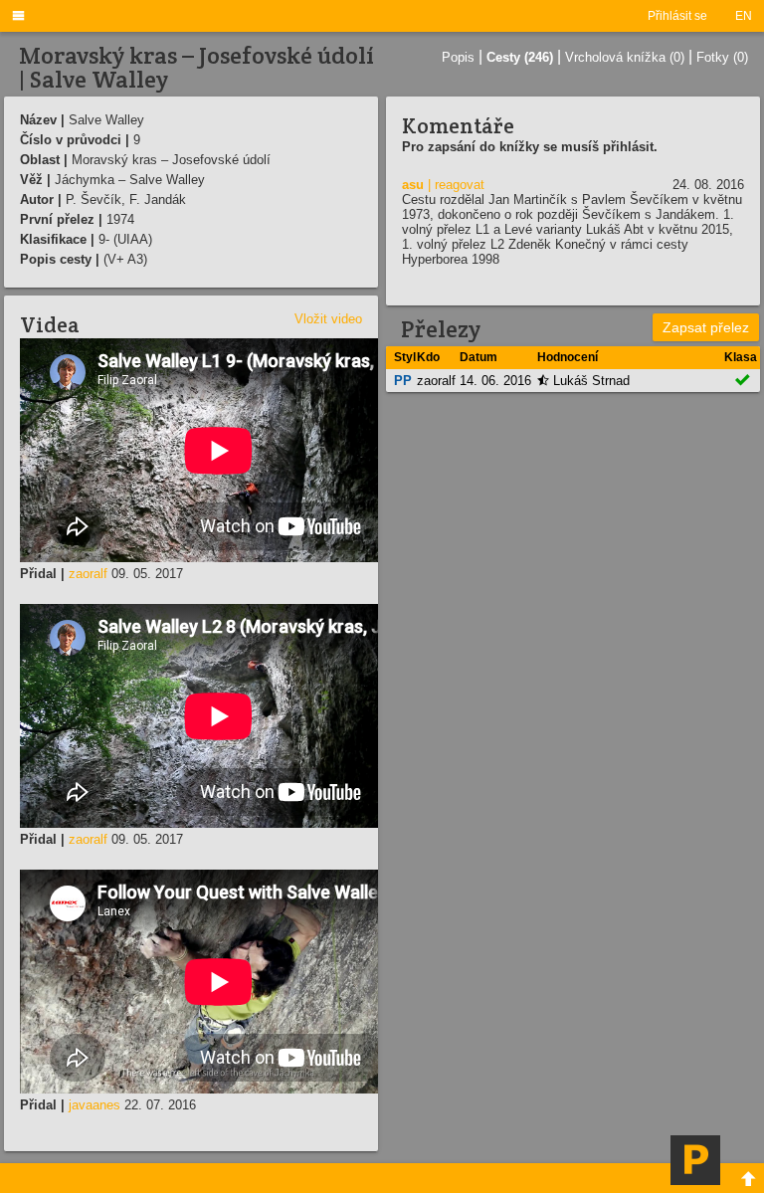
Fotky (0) (722, 57)
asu (413, 184)
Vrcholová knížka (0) (624, 57)
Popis (458, 57)
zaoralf (88, 573)
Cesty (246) (519, 57)
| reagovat (456, 184)
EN (743, 16)
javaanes (94, 1104)
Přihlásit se (677, 16)
